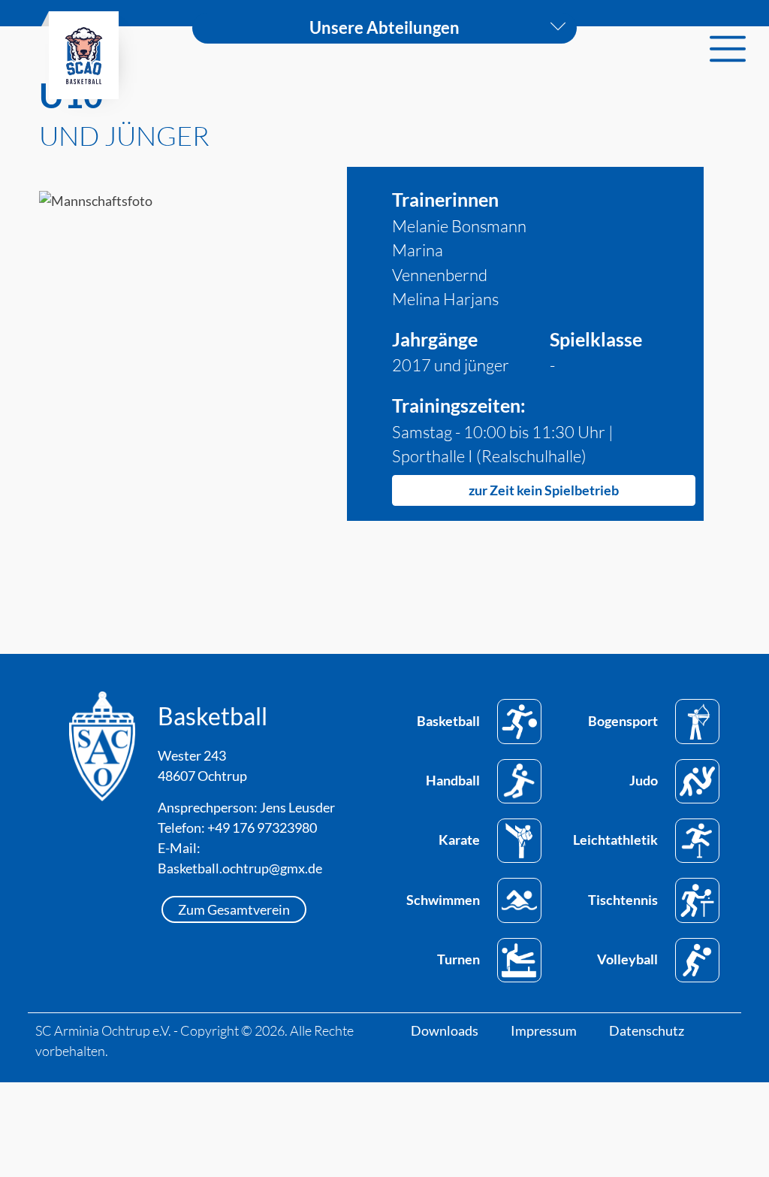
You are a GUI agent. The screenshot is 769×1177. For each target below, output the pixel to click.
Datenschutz (646, 1030)
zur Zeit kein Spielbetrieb (544, 490)
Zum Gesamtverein (234, 909)
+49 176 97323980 (262, 827)
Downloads (444, 1030)
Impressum (544, 1030)
